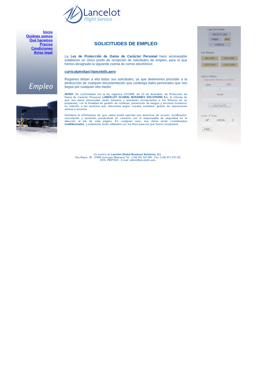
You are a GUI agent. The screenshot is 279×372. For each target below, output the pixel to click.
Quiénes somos (39, 36)
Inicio (48, 32)
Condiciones (42, 48)
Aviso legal (43, 52)
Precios (46, 44)
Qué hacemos (41, 40)
